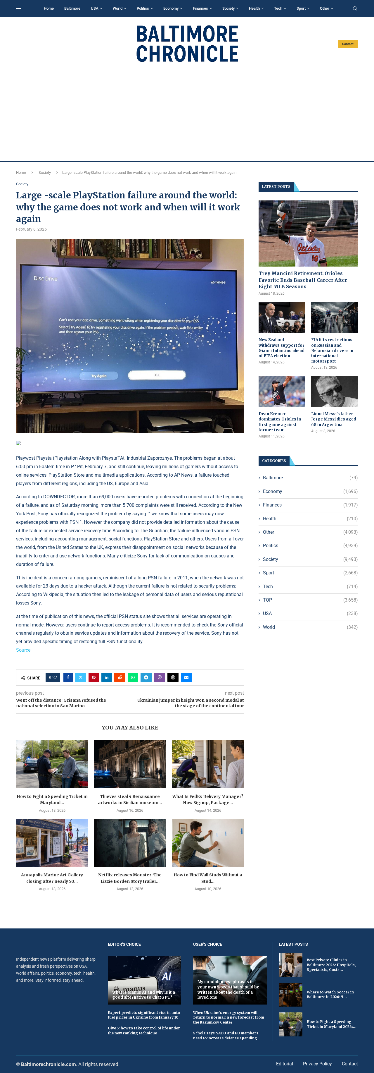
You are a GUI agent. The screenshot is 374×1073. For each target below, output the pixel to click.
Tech (278, 8)
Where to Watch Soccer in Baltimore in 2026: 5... (330, 994)
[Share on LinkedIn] (106, 677)
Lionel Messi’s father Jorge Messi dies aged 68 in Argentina (333, 419)
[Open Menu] (18, 8)
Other (324, 8)
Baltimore (72, 8)
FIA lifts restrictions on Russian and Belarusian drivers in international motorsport (332, 350)
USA (94, 8)
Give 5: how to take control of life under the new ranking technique (144, 1030)
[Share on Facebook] (68, 677)
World (117, 8)
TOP (310, 600)
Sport (301, 8)
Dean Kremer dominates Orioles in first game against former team (280, 421)
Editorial (284, 1064)
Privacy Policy (317, 1064)
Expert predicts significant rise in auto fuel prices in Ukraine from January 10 (144, 1015)
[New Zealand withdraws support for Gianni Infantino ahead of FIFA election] (282, 317)
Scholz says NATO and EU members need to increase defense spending (225, 1035)
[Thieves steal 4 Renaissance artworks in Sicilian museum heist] (130, 764)
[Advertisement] (187, 112)
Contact (348, 44)
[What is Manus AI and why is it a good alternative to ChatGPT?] (144, 980)
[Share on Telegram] (146, 677)
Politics (143, 8)
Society (228, 8)
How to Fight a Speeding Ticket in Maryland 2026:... (331, 1024)
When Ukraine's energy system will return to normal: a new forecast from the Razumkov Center (228, 1017)
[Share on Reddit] (119, 677)
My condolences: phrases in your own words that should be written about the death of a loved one (228, 989)
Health (254, 8)
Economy (171, 8)
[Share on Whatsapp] (133, 677)
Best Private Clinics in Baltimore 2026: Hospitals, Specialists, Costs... (331, 965)
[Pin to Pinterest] (94, 677)
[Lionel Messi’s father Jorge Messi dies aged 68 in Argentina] (334, 391)
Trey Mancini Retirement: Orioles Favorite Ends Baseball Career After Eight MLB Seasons (303, 279)
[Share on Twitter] (80, 677)
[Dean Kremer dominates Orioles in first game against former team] (282, 391)
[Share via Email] (186, 677)
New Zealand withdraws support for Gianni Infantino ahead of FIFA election (281, 347)
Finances (200, 8)
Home (49, 8)
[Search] (355, 8)
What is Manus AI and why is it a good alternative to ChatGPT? (143, 995)
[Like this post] (55, 677)
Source (23, 650)
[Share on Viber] (159, 677)
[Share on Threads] (173, 677)
